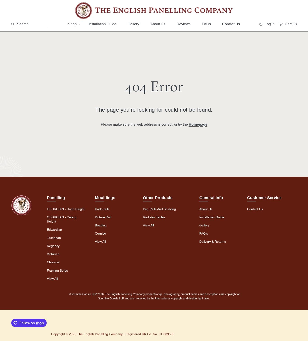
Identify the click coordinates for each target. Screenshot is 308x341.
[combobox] (29, 24)
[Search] (14, 24)
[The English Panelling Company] (154, 10)
